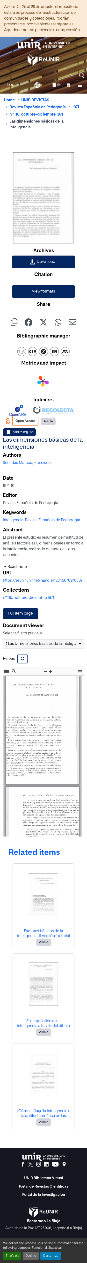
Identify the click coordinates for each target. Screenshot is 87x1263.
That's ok (12, 1255)
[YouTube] (55, 1164)
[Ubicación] (64, 1164)
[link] (43, 262)
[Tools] (80, 672)
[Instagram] (38, 1164)
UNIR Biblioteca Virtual (43, 1178)
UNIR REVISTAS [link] (35, 100)
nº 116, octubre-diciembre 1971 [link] (36, 115)
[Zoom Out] (46, 671)
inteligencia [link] (13, 520)
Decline (30, 1255)
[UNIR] (43, 1157)
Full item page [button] (20, 614)
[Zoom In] (50, 671)
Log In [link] (13, 85)
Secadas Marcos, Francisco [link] (27, 463)
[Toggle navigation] (80, 85)
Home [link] (9, 100)
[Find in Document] (14, 671)
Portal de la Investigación (43, 1195)
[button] (82, 75)
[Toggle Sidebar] (6, 671)
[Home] (43, 44)
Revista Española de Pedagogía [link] (37, 107)
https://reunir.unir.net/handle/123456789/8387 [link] (43, 581)
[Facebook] (23, 1164)
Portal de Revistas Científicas (43, 1186)
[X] (30, 1164)
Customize (50, 1255)
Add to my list (23, 432)
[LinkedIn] (46, 1164)
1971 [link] (75, 107)
